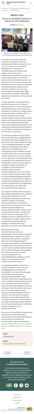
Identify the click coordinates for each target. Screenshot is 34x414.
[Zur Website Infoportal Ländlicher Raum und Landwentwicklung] (8, 385)
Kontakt (17, 403)
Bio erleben (20, 25)
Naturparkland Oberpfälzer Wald (19, 8)
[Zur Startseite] (4, 3)
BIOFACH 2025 (15, 10)
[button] (30, 3)
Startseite (4, 8)
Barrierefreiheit (17, 400)
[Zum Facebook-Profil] (16, 385)
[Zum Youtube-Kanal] (27, 385)
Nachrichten (5, 10)
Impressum (17, 395)
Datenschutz (17, 397)
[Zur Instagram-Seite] (21, 385)
